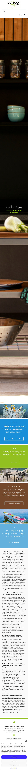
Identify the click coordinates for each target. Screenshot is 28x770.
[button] (26, 741)
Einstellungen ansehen (14, 765)
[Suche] (19, 15)
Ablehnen (14, 761)
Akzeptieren (14, 757)
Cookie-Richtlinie (13, 768)
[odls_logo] (14, 1)
